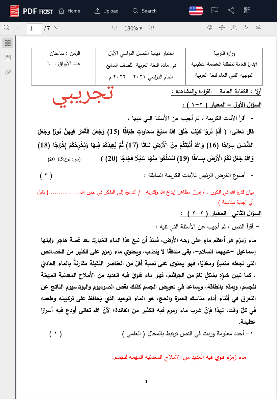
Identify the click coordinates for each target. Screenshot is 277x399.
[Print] (258, 27)
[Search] (6, 27)
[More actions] (270, 27)
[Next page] (56, 27)
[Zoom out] (114, 27)
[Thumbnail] (7, 43)
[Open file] (234, 27)
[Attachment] (7, 72)
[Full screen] (222, 27)
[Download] (246, 27)
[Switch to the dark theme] (209, 27)
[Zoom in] (151, 27)
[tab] (8, 44)
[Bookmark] (7, 57)
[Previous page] (18, 27)
